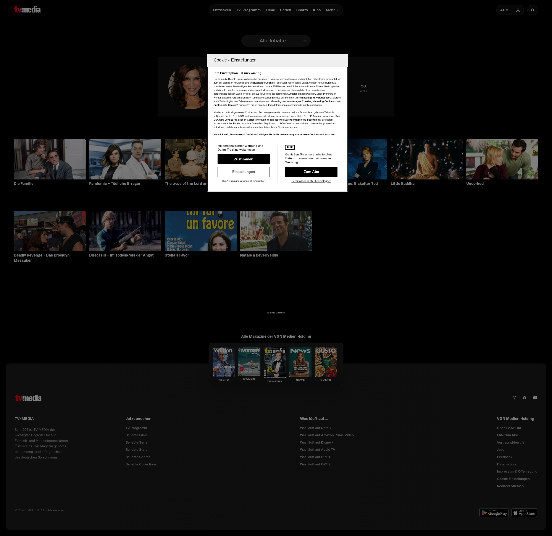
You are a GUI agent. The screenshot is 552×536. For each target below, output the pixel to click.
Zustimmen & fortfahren (244, 159)
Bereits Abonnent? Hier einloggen (311, 181)
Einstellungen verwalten (244, 172)
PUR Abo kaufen (311, 172)
